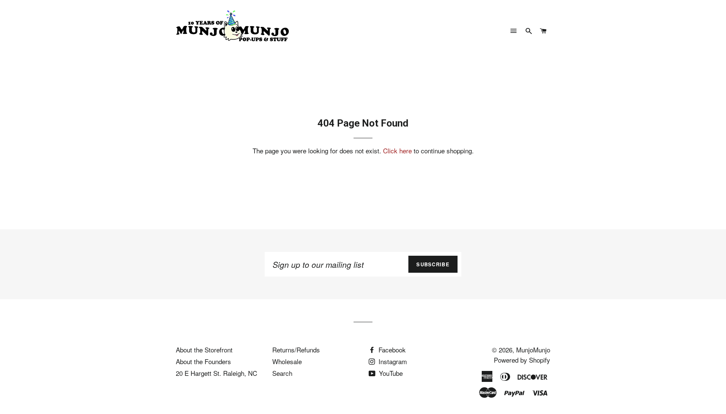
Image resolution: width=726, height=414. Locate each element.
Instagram (392, 361)
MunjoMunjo (533, 349)
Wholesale (287, 361)
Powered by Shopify (522, 360)
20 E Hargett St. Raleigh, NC (216, 373)
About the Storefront (204, 349)
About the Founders (203, 361)
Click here (397, 150)
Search (282, 373)
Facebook (391, 349)
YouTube (390, 373)
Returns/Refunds (296, 349)
